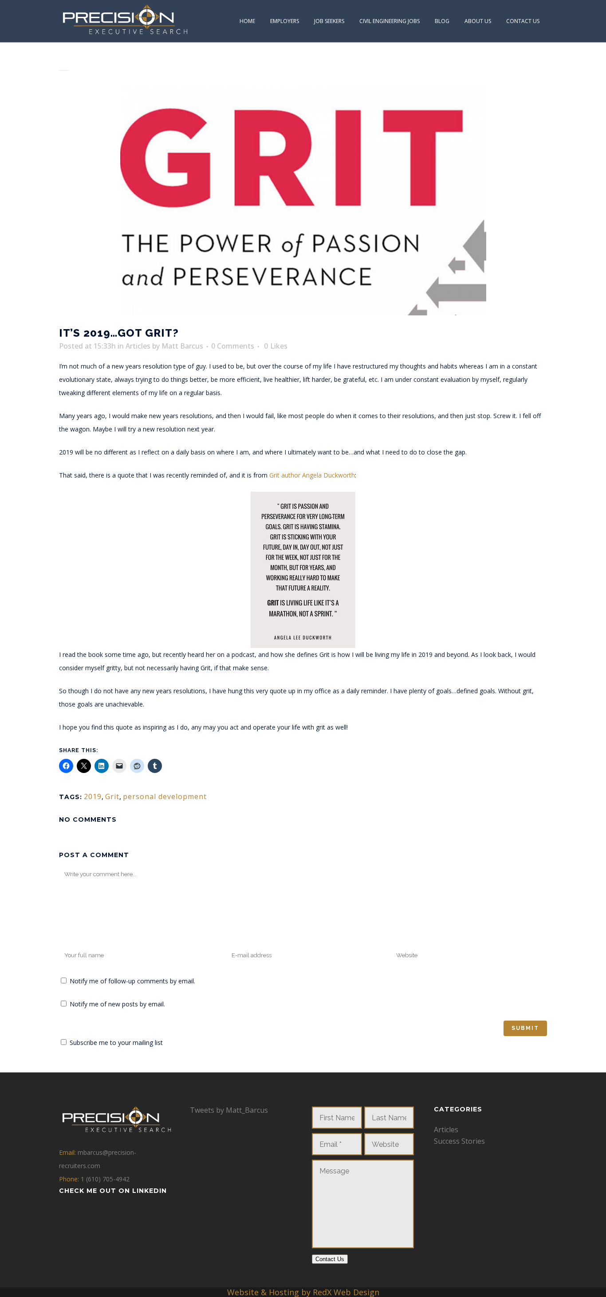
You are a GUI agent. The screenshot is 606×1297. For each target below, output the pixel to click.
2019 (93, 796)
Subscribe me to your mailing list (115, 1042)
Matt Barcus (182, 346)
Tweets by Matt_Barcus (229, 1110)
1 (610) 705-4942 (105, 1179)
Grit (112, 796)
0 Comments (232, 346)
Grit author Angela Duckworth (312, 475)
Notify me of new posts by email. (117, 1004)
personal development (165, 796)
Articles (138, 346)
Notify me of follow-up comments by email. (132, 981)
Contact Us (329, 1259)
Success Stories (459, 1141)
